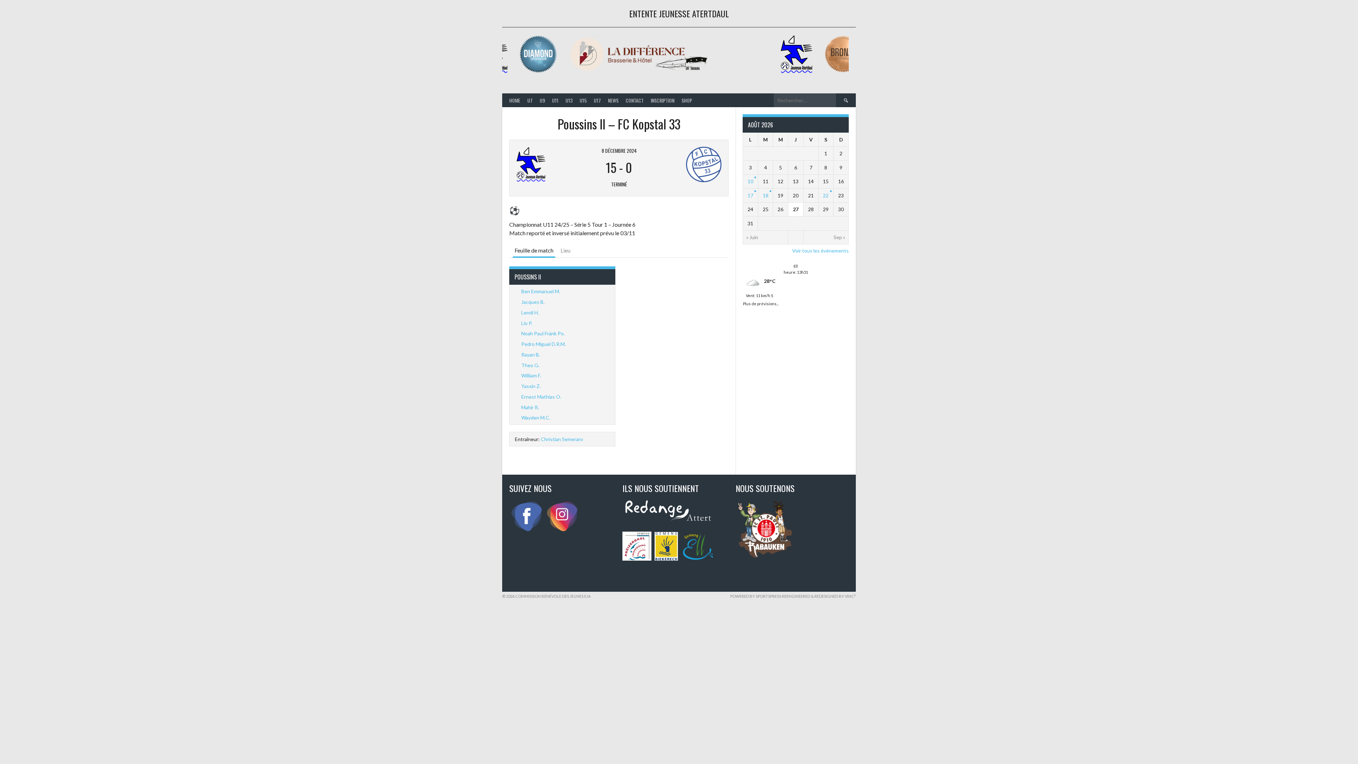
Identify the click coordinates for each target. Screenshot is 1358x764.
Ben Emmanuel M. (540, 291)
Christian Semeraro (562, 439)
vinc (850, 596)
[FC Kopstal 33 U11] (686, 164)
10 (750, 181)
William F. (531, 375)
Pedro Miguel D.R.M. (543, 344)
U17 (597, 100)
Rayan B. (530, 355)
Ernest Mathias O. (541, 397)
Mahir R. (530, 407)
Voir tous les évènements (820, 251)
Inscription (662, 100)
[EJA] (789, 72)
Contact (635, 100)
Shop (686, 100)
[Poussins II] (551, 164)
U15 (583, 100)
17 (750, 195)
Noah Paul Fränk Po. (543, 333)
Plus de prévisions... (761, 303)
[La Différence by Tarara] (632, 72)
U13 (569, 100)
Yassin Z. (531, 386)
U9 (542, 100)
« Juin (752, 237)
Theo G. (530, 365)
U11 (555, 100)
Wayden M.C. (535, 418)
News (613, 100)
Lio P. (526, 323)
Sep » (839, 237)
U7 (530, 100)
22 (826, 195)
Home (514, 100)
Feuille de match (534, 250)
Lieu (565, 250)
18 (765, 195)
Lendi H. (530, 312)
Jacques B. (533, 302)
